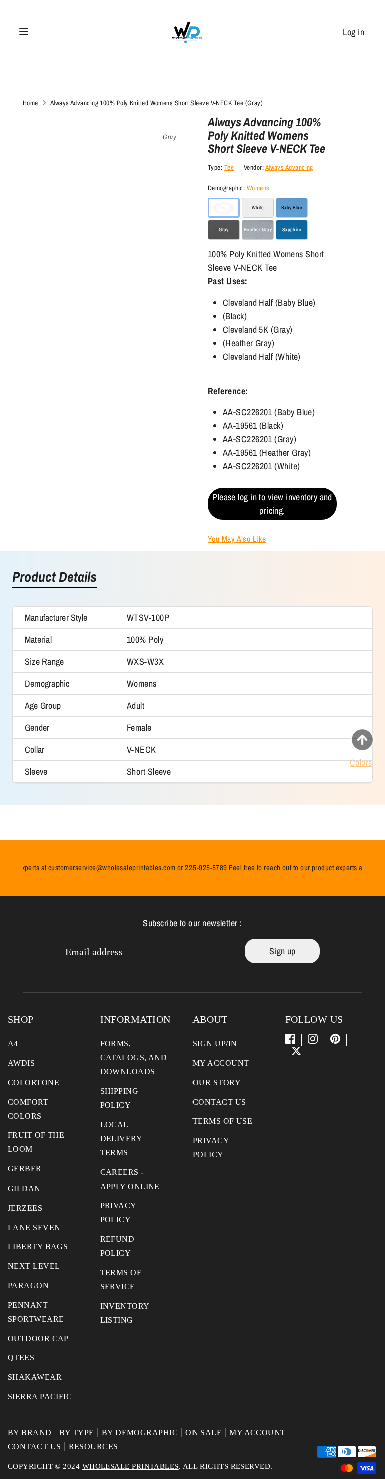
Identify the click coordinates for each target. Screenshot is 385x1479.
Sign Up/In (214, 1043)
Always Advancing (289, 167)
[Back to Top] (362, 739)
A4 (13, 1043)
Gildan (24, 1188)
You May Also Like (237, 538)
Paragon (28, 1285)
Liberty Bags (38, 1246)
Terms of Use (222, 1121)
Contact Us (219, 1102)
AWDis (21, 1063)
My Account (220, 1063)
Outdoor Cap (38, 1338)
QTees (21, 1357)
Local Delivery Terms (121, 1138)
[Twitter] (296, 1051)
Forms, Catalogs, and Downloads (133, 1057)
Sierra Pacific (40, 1396)
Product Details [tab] (54, 577)
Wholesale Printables (130, 1466)
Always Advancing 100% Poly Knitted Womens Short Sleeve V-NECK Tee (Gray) (156, 102)
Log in (353, 32)
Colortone (33, 1082)
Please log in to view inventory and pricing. (272, 504)
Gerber (25, 1168)
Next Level (34, 1266)
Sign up (282, 951)
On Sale (203, 1432)
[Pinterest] (335, 1039)
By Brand (30, 1432)
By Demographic (140, 1432)
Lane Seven (34, 1227)
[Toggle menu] (24, 32)
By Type (76, 1432)
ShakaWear (35, 1377)
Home (30, 102)
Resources (93, 1446)
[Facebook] (290, 1039)
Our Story (216, 1082)
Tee (229, 167)
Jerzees (25, 1208)
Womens (258, 187)
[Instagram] (313, 1039)
